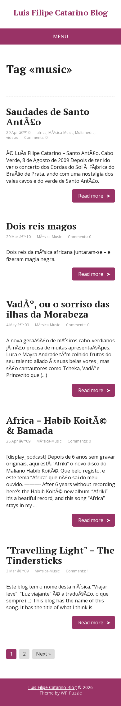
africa (42, 132)
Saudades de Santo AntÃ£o (47, 116)
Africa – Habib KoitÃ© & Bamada (56, 425)
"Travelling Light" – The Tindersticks (60, 555)
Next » (43, 653)
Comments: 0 (35, 137)
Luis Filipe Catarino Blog (60, 12)
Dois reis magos (41, 226)
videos (12, 137)
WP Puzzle (71, 693)
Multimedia (85, 132)
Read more (90, 195)
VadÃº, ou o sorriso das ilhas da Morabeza (58, 309)
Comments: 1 (77, 571)
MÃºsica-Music (60, 132)
